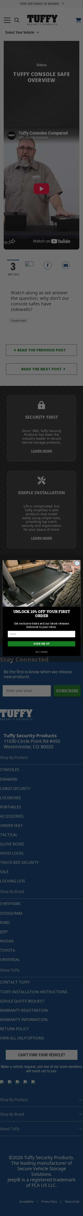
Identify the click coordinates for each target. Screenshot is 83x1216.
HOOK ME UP (41, 644)
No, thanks (42, 652)
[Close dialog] (77, 563)
